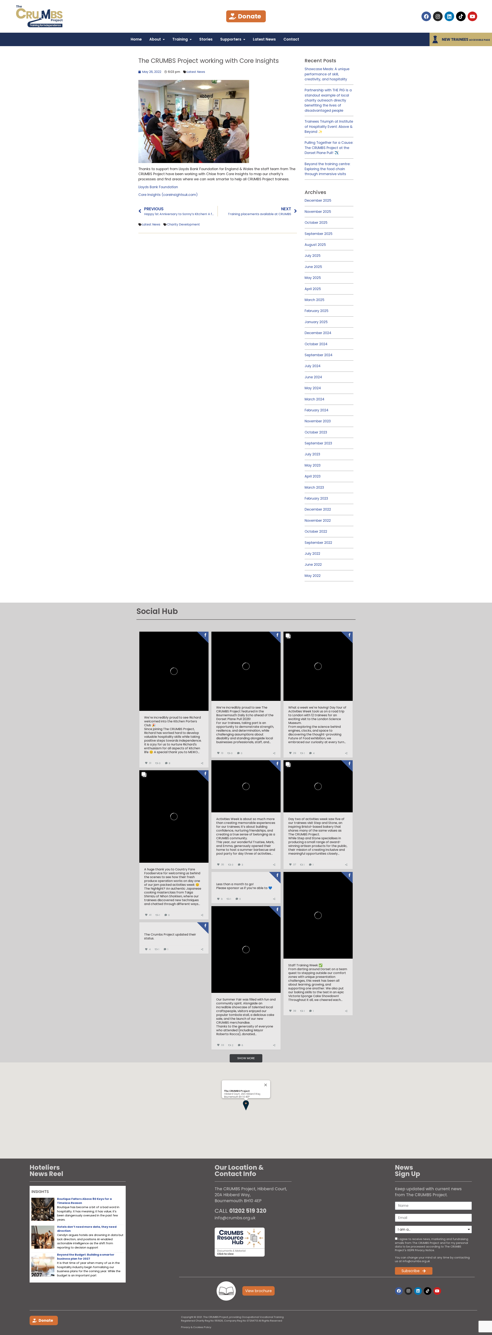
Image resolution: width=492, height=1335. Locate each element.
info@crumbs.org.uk (235, 1218)
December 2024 (318, 333)
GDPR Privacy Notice (420, 1250)
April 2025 (313, 289)
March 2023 (314, 487)
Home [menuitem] (136, 39)
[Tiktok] (461, 16)
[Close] (265, 1085)
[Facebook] (426, 16)
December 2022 (318, 509)
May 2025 (313, 277)
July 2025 (313, 255)
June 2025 (313, 267)
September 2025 (318, 233)
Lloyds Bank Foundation (158, 187)
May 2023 (313, 465)
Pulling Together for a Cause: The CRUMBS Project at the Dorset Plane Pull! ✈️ (329, 147)
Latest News (196, 72)
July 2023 (312, 454)
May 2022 (313, 575)
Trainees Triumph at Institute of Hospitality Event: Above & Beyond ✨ (329, 126)
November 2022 (318, 520)
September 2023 (318, 443)
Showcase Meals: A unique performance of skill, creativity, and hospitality (327, 74)
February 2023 (316, 498)
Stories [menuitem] (206, 39)
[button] (246, 1105)
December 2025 (318, 200)
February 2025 (316, 311)
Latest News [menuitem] (264, 39)
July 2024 (313, 366)
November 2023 (318, 421)
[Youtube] (472, 16)
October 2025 (316, 222)
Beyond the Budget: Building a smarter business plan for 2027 (85, 1257)
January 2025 (316, 322)
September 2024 (318, 355)
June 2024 (313, 377)
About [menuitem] (155, 39)
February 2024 (316, 410)
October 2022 (316, 531)
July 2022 (312, 553)
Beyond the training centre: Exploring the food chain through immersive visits (327, 169)
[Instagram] (438, 16)
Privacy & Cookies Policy (196, 1327)
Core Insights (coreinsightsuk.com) (168, 194)
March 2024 (314, 399)
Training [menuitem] (180, 39)
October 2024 (316, 344)
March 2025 (314, 300)
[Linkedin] (449, 16)
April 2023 (313, 476)
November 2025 (318, 211)
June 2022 (313, 564)
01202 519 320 (247, 1211)
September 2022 (318, 542)
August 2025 (315, 244)
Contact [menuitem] (291, 39)
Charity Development (183, 224)
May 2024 (313, 388)
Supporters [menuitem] (230, 39)
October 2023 (316, 432)
